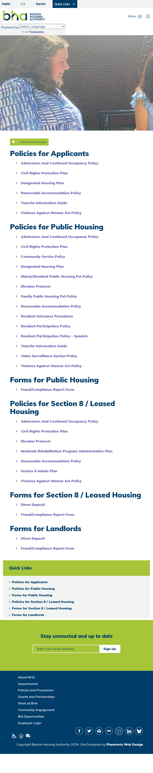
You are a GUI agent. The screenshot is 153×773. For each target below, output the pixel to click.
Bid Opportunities (31, 716)
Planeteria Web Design (124, 744)
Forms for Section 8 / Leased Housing (42, 608)
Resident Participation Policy (45, 326)
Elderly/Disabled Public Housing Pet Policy (57, 276)
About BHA (26, 677)
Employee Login (29, 723)
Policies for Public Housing (33, 589)
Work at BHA (28, 703)
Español (40, 3)
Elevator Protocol (35, 286)
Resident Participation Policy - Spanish (54, 336)
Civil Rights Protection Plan (44, 173)
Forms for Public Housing (32, 595)
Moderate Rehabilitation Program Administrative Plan (67, 451)
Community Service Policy (43, 256)
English (6, 3)
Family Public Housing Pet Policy (49, 296)
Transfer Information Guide (44, 203)
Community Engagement (36, 710)
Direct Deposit (33, 504)
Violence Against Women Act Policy (51, 213)
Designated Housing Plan (42, 183)
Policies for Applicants (30, 582)
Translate (36, 32)
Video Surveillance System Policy (49, 356)
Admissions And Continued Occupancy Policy (59, 163)
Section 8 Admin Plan (39, 471)
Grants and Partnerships (36, 697)
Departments (28, 684)
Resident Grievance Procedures (47, 316)
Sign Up (109, 649)
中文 (23, 3)
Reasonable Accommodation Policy (51, 193)
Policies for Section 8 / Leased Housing (43, 602)
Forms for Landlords (28, 615)
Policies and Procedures (33, 142)
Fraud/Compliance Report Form (47, 389)
